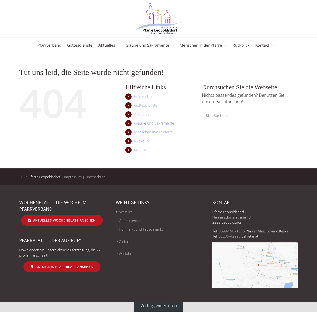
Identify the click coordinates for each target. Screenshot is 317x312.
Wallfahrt (126, 253)
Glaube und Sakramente (154, 123)
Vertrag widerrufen (158, 305)
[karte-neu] (255, 244)
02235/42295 (230, 236)
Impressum (73, 176)
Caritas (124, 241)
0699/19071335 (232, 231)
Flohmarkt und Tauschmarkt (141, 229)
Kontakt (140, 149)
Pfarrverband (145, 96)
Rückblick (142, 141)
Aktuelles (141, 114)
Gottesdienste (145, 105)
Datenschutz (95, 176)
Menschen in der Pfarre (153, 132)
